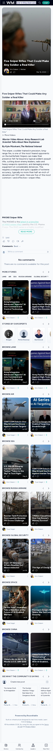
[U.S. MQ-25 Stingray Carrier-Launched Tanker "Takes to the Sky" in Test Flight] (15, 462)
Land (7, 238)
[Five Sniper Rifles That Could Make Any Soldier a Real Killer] (26, 41)
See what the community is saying (20, 676)
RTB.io (29, 722)
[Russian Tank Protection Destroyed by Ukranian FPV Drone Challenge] (15, 509)
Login (46, 3)
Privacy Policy (30, 727)
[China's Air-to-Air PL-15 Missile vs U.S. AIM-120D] (15, 650)
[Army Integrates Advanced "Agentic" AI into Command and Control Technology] (15, 297)
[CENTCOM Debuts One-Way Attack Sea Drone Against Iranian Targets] (15, 415)
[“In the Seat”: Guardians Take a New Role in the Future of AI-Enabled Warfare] (15, 603)
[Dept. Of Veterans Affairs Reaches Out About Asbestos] (15, 556)
